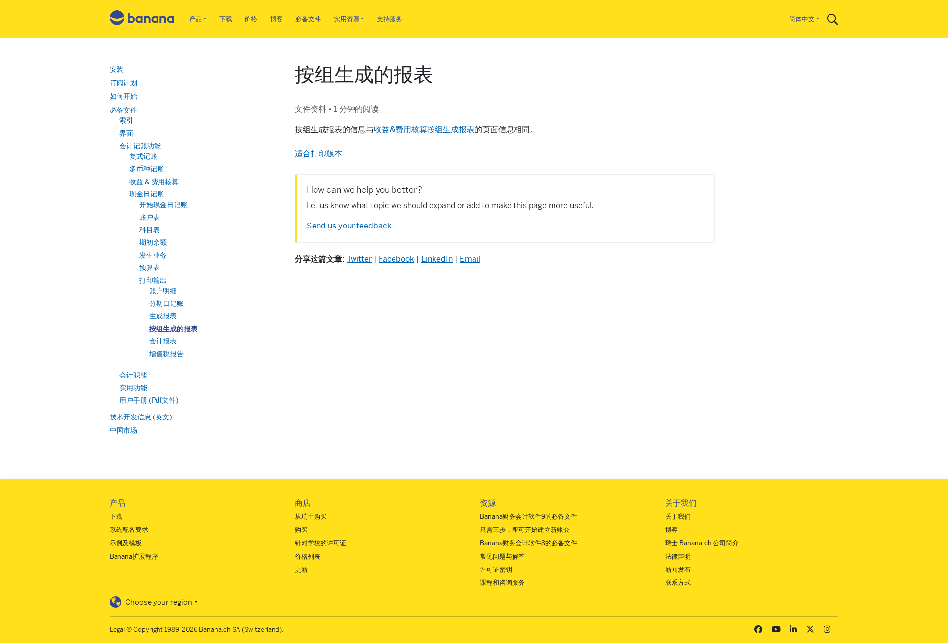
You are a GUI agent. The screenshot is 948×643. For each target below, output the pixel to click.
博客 (276, 19)
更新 (301, 570)
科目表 (149, 230)
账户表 (149, 217)
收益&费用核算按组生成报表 (424, 129)
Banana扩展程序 (134, 556)
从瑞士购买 (311, 516)
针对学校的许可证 (320, 543)
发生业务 (153, 255)
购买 (301, 530)
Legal (117, 629)
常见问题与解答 (502, 556)
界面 (126, 133)
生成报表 (163, 315)
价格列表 (307, 556)
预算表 (149, 267)
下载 (225, 19)
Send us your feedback (349, 226)
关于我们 (678, 516)
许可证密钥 (496, 570)
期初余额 (153, 242)
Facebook (396, 259)
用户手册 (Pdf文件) (149, 400)
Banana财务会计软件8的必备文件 (528, 543)
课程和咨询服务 (502, 582)
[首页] (142, 19)
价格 (250, 19)
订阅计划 (123, 82)
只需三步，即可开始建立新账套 (525, 530)
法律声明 (678, 556)
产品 (195, 19)
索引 (126, 120)
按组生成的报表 (173, 328)
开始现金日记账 (163, 204)
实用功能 (133, 387)
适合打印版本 (318, 154)
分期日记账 (166, 303)
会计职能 (133, 375)
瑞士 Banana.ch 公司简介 (702, 543)
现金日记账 (146, 193)
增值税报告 (166, 353)
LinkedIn (437, 259)
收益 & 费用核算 (154, 181)
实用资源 (346, 19)
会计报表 (163, 341)
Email (470, 259)
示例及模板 (126, 543)
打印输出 (153, 280)
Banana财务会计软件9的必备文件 (528, 516)
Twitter (359, 259)
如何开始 (123, 96)
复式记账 (143, 156)
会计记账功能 (140, 145)
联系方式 (678, 582)
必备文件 (308, 19)
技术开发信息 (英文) (141, 417)
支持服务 (389, 19)
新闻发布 (678, 570)
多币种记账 (146, 168)
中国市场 (123, 430)
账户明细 (163, 290)
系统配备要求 (129, 530)
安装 (116, 69)
